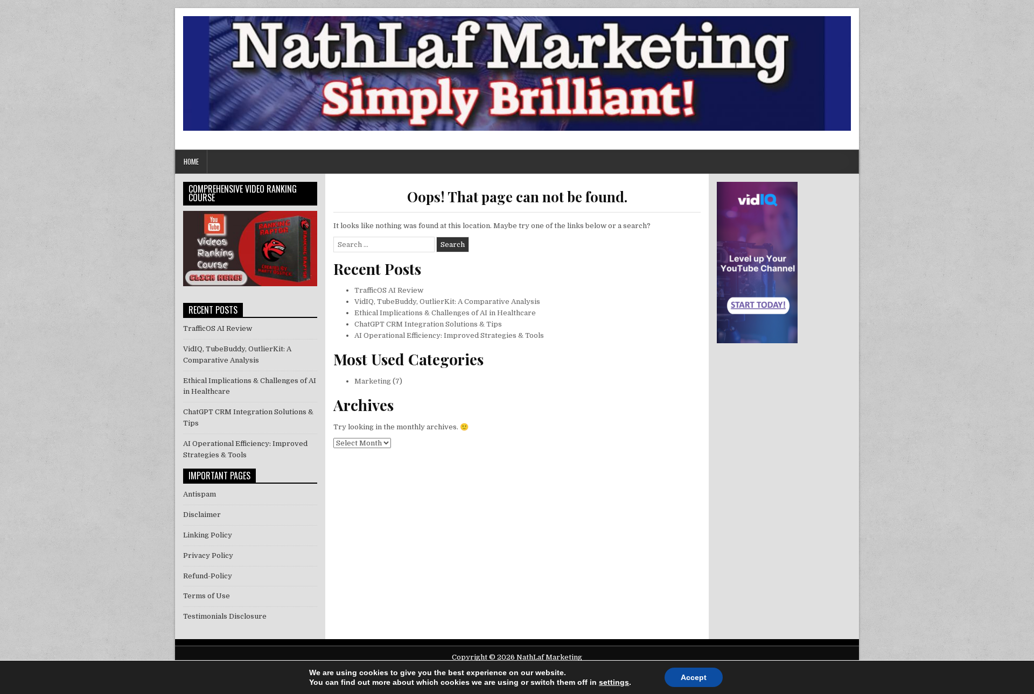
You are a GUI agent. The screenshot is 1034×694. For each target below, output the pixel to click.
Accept (694, 677)
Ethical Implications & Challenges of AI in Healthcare (445, 313)
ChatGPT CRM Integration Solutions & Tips (428, 324)
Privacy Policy (208, 555)
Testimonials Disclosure (225, 616)
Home (191, 161)
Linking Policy (207, 535)
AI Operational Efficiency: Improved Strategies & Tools (449, 335)
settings (614, 682)
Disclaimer (202, 515)
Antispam (199, 494)
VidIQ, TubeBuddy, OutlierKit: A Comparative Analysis (447, 302)
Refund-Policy (207, 576)
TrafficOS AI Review (388, 290)
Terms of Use (206, 596)
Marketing (372, 381)
